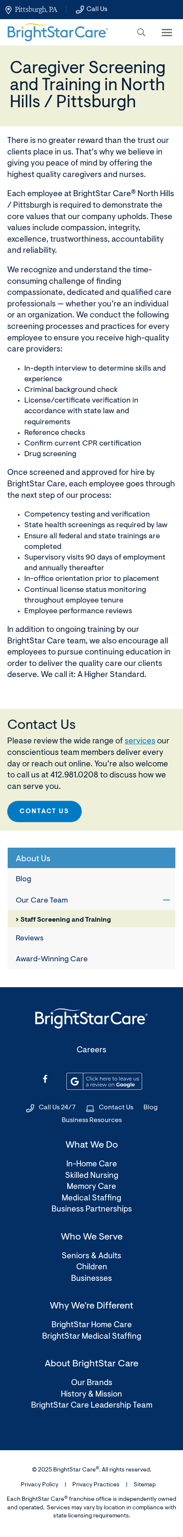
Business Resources (92, 1120)
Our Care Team (42, 901)
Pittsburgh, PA (36, 9)
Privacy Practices (96, 1485)
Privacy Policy (39, 1485)
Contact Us (44, 811)
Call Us (96, 9)
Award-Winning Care (52, 959)
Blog (23, 879)
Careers (91, 1050)
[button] (141, 32)
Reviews (29, 939)
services (140, 741)
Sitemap (145, 1485)
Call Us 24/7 (57, 1107)
